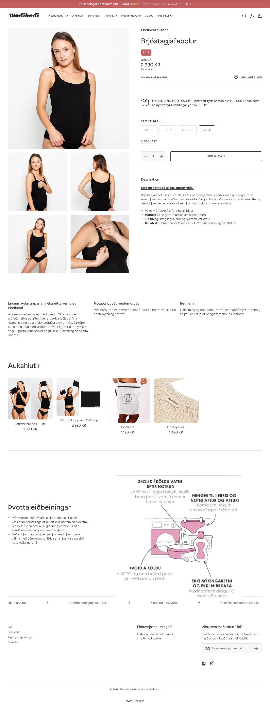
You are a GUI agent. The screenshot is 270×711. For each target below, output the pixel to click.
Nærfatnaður (56, 15)
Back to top (135, 701)
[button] (58, 15)
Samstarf (13, 632)
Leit (10, 627)
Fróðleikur (163, 15)
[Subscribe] (257, 648)
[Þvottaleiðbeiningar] (179, 538)
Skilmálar (13, 642)
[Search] (244, 16)
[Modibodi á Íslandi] (24, 15)
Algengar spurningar (20, 637)
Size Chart (149, 141)
